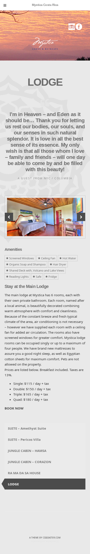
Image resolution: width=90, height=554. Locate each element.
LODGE (13, 484)
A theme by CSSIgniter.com (45, 537)
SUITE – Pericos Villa (24, 439)
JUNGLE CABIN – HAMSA (27, 450)
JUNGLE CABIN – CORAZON (29, 462)
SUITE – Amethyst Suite (27, 428)
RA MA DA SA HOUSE (24, 473)
